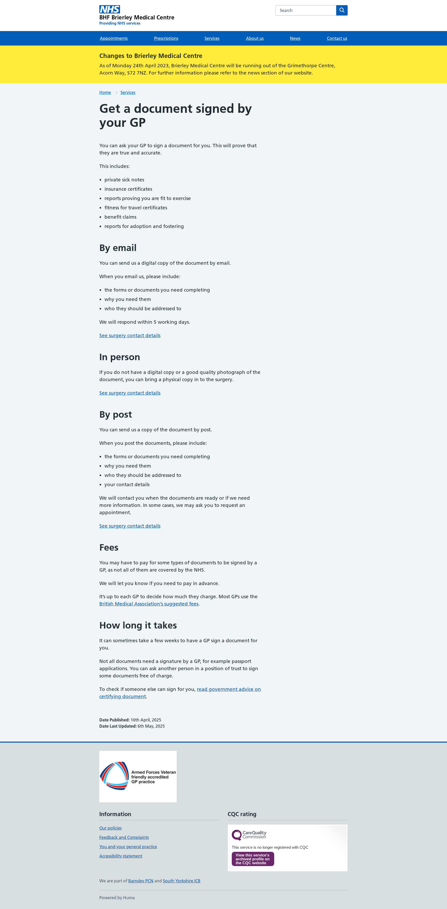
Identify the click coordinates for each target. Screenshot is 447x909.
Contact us (337, 38)
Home (105, 92)
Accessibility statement (120, 856)
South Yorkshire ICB (181, 880)
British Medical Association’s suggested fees (148, 604)
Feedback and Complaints (124, 837)
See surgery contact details (129, 335)
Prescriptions (166, 38)
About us (255, 38)
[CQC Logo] (249, 835)
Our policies (110, 828)
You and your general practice (128, 846)
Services (212, 38)
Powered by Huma (117, 897)
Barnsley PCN (140, 880)
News (295, 38)
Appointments (114, 38)
